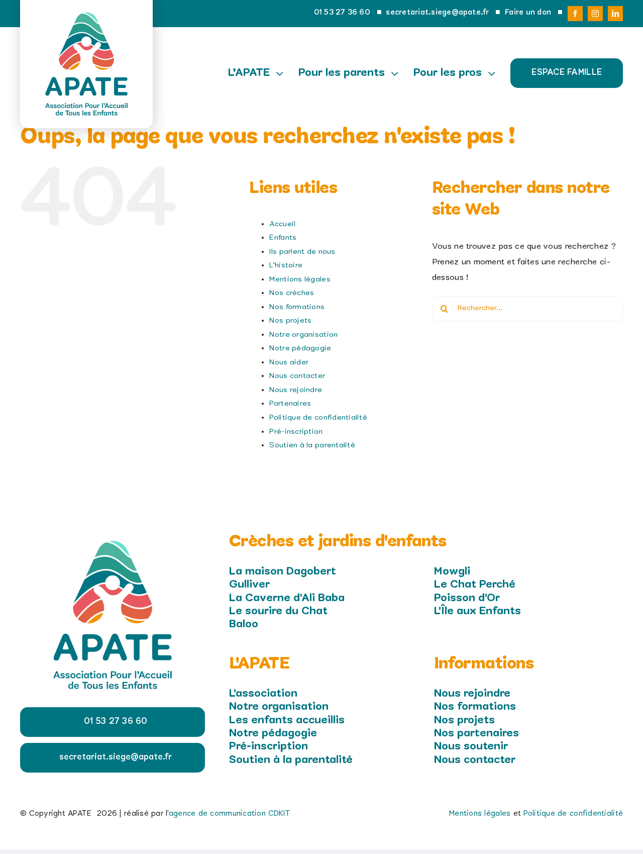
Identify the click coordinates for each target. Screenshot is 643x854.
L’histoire (285, 265)
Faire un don (528, 13)
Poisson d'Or (467, 598)
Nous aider (288, 362)
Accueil (282, 224)
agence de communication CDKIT (230, 814)
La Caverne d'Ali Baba (287, 598)
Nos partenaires (476, 733)
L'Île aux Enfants (477, 611)
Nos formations (297, 307)
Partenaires (290, 404)
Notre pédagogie (300, 348)
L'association (263, 694)
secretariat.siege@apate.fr (437, 13)
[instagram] (595, 13)
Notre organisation (303, 335)
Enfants (282, 238)
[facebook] (575, 13)
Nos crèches (291, 293)
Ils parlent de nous (302, 252)
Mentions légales (299, 279)
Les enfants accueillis (287, 720)
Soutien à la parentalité (312, 445)
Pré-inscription (296, 432)
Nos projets (290, 321)
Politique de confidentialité (318, 418)
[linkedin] (615, 13)
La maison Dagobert (282, 571)
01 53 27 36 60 (342, 13)
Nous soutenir (471, 746)
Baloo (243, 624)
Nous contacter (297, 376)
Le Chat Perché (474, 585)
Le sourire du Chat (278, 611)
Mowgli (452, 571)
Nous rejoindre (295, 390)
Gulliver (249, 585)
